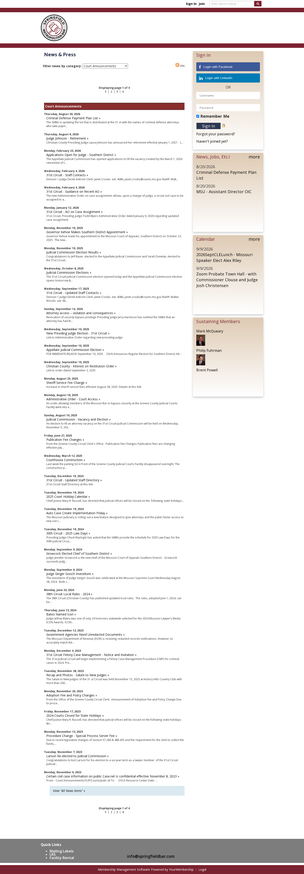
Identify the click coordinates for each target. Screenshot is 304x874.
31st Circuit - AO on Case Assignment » (74, 212)
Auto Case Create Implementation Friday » (76, 513)
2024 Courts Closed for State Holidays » (75, 715)
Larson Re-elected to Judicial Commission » (77, 756)
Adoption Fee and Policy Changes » (71, 695)
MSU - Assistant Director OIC (223, 191)
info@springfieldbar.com (151, 856)
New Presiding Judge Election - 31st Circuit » (77, 333)
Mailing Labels (62, 851)
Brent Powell (207, 370)
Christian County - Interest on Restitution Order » (81, 366)
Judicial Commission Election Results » (73, 252)
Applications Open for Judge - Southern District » (81, 155)
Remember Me (214, 116)
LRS (53, 854)
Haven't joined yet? (212, 141)
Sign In (191, 4)
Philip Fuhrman (209, 350)
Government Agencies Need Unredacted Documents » (85, 634)
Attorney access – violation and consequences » (81, 313)
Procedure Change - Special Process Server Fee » (81, 736)
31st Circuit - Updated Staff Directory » (74, 480)
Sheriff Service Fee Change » (66, 382)
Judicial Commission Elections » (68, 272)
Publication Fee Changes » (65, 439)
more (254, 157)
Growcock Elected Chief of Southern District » (79, 553)
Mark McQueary (209, 331)
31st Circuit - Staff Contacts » (67, 175)
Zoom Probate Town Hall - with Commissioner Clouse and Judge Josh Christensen (227, 279)
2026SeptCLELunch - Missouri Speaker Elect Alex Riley (224, 257)
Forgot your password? (215, 134)
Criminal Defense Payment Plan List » (73, 118)
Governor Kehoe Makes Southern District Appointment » (87, 232)
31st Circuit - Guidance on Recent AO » (74, 191)
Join (202, 4)
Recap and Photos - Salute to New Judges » (77, 675)
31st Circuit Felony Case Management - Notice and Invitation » (91, 655)
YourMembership (181, 869)
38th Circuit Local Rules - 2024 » (69, 594)
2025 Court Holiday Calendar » (68, 496)
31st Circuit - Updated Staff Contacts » (73, 293)
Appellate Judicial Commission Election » (75, 350)
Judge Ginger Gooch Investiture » (69, 574)
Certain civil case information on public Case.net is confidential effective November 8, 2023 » (112, 776)
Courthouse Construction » (65, 460)
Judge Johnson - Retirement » (67, 138)
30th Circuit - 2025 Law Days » (68, 533)
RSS (182, 65)
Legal (202, 869)
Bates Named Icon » (61, 614)
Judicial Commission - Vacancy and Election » (78, 419)
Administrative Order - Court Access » (73, 399)
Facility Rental (62, 857)
